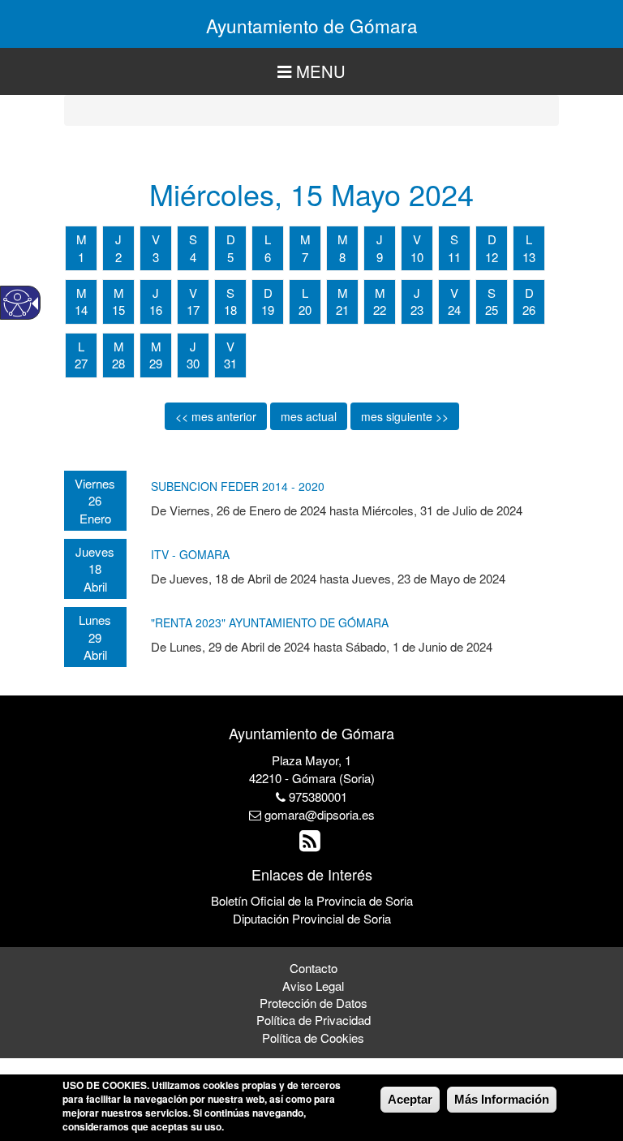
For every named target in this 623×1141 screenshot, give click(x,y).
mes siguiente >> (405, 416)
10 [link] (416, 256)
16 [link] (155, 309)
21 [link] (342, 309)
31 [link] (230, 363)
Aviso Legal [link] (313, 985)
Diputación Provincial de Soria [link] (312, 918)
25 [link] (491, 309)
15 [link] (118, 309)
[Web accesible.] (17, 303)
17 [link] (193, 309)
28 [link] (118, 363)
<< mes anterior (215, 416)
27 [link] (81, 363)
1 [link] (81, 256)
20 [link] (305, 309)
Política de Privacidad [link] (313, 1019)
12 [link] (491, 256)
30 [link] (193, 363)
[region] (311, 72)
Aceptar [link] (410, 1099)
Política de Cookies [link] (313, 1037)
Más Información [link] (501, 1099)
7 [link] (305, 256)
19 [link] (267, 309)
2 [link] (118, 256)
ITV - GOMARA (190, 554)
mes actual (309, 416)
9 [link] (379, 256)
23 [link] (416, 309)
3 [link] (156, 256)
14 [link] (81, 309)
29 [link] (155, 363)
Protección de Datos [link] (313, 1002)
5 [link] (230, 256)
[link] (311, 844)
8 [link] (342, 256)
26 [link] (528, 309)
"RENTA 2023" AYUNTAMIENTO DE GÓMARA (270, 622)
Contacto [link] (313, 967)
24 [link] (454, 309)
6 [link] (267, 256)
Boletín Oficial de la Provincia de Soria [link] (312, 900)
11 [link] (454, 256)
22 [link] (379, 309)
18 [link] (230, 309)
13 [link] (528, 256)
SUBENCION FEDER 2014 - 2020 (237, 486)
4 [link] (193, 256)
